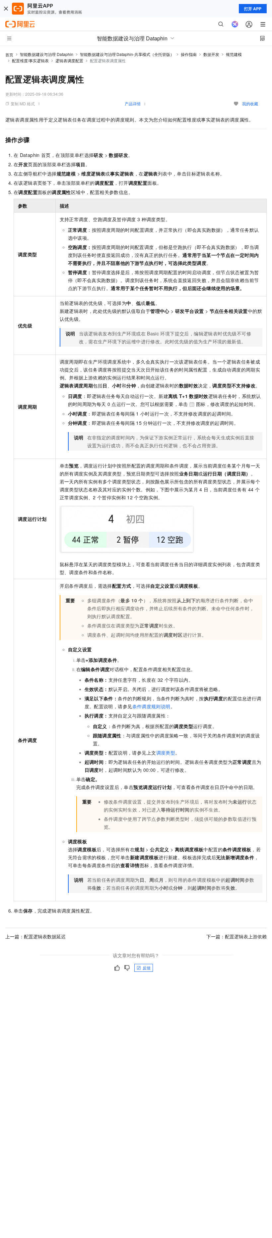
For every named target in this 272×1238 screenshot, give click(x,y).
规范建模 (234, 54)
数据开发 (211, 54)
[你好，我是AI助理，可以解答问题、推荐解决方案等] (235, 24)
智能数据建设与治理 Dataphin (46, 54)
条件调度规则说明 (151, 706)
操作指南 (189, 54)
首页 (9, 54)
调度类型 (165, 752)
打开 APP (252, 9)
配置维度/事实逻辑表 (30, 60)
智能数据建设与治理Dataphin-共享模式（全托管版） (127, 54)
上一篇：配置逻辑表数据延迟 (35, 936)
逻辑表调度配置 (69, 60)
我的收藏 (250, 103)
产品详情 (133, 103)
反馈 (147, 967)
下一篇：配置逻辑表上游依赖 (236, 936)
